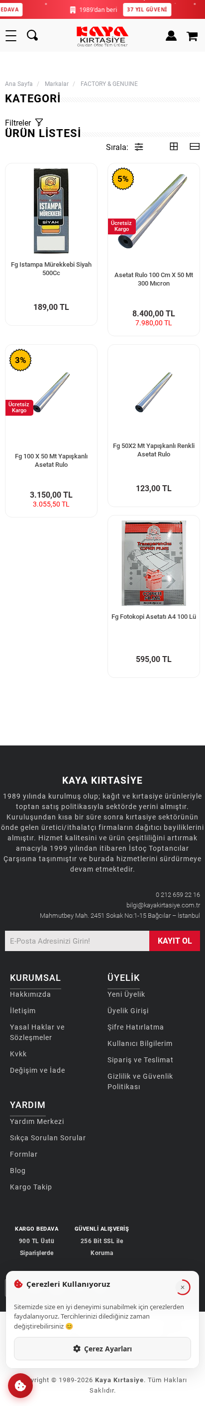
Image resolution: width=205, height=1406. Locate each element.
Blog (18, 1171)
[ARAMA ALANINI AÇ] (32, 35)
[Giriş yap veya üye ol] (171, 35)
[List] (194, 147)
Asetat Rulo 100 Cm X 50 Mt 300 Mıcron (153, 279)
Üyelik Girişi (128, 1011)
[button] (20, 1385)
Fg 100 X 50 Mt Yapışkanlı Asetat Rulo (51, 460)
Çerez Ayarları (108, 1348)
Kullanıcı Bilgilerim (140, 1043)
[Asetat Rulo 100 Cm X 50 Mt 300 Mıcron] (154, 211)
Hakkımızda (30, 994)
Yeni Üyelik (126, 994)
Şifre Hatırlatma (135, 1027)
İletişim (23, 1011)
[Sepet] (193, 36)
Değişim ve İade (37, 1070)
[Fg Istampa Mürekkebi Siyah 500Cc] (51, 211)
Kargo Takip (31, 1187)
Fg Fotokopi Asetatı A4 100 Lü (153, 616)
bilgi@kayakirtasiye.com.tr (163, 905)
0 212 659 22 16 (178, 894)
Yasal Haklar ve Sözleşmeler (37, 1032)
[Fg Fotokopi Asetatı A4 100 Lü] (154, 563)
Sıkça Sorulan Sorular (48, 1138)
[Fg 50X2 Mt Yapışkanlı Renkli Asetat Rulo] (154, 392)
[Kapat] (182, 1287)
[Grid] (173, 147)
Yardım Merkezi (37, 1121)
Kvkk (18, 1054)
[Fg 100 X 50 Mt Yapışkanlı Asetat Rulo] (51, 392)
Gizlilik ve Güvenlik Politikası (140, 1081)
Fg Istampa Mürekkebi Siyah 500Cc (51, 269)
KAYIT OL (175, 941)
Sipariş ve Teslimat (140, 1060)
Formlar (24, 1154)
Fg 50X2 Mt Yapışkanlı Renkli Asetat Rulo (154, 450)
